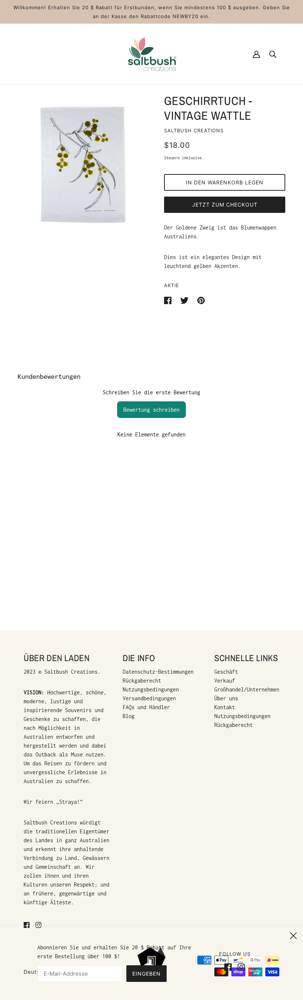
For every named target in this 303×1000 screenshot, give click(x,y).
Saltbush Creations (194, 130)
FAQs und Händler (146, 707)
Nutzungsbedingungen (151, 689)
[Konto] (256, 54)
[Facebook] (229, 966)
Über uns (226, 698)
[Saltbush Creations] (151, 53)
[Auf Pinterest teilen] (201, 300)
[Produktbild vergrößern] (82, 163)
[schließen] (293, 934)
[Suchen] (272, 54)
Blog (129, 716)
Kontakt (224, 707)
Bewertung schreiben (151, 410)
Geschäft (226, 672)
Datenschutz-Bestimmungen (158, 672)
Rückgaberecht (142, 680)
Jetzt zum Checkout (225, 204)
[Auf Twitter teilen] (185, 300)
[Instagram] (240, 966)
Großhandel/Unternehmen (246, 689)
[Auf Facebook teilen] (169, 300)
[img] (27, 924)
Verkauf (224, 680)
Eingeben (146, 973)
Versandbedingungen (149, 698)
